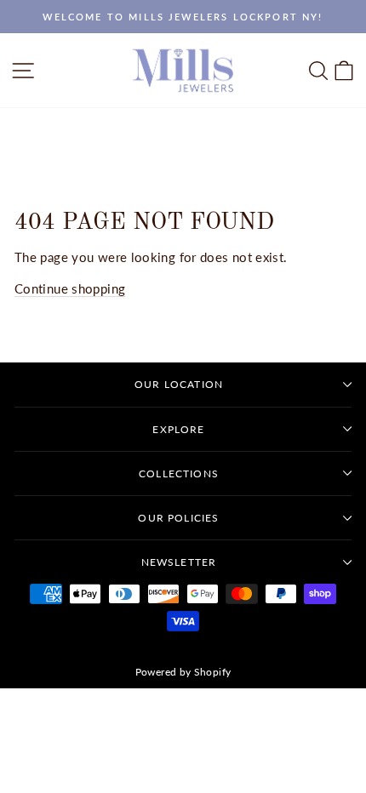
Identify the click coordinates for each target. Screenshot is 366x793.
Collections (179, 473)
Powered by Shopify (183, 671)
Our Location (178, 384)
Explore (178, 429)
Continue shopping (69, 288)
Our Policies (178, 517)
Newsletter (179, 562)
